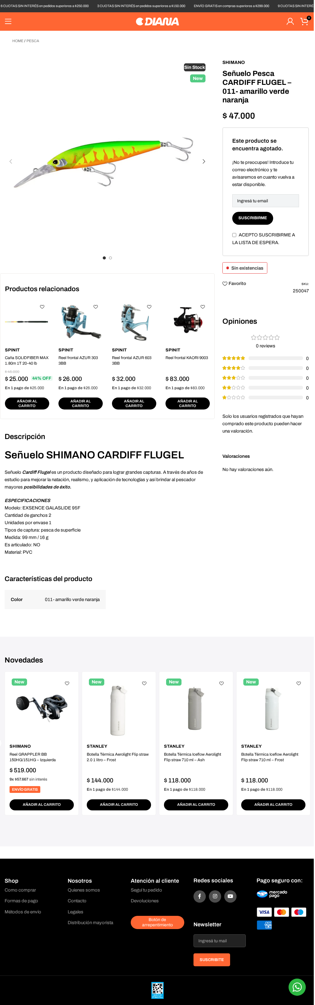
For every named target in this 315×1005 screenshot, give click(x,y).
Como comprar (20, 890)
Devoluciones (145, 900)
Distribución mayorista (90, 922)
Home (17, 41)
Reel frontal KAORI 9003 (186, 358)
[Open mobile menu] (8, 21)
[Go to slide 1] (104, 257)
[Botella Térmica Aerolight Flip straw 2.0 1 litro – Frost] (119, 708)
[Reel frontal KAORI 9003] (187, 322)
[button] (11, 161)
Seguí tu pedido (146, 890)
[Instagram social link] (215, 896)
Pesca (32, 41)
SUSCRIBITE (212, 960)
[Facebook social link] (199, 896)
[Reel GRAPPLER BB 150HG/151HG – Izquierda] (42, 708)
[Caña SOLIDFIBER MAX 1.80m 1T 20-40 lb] (27, 322)
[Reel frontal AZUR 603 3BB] (134, 322)
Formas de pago (21, 900)
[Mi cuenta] (290, 21)
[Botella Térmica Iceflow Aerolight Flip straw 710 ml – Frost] (273, 708)
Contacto (77, 900)
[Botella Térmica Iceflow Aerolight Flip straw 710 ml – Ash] (196, 708)
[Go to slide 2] (110, 257)
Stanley (97, 746)
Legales (75, 911)
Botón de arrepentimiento (157, 922)
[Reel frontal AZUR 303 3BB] (80, 322)
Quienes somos (84, 890)
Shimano (233, 62)
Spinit (12, 350)
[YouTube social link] (230, 896)
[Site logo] (157, 21)
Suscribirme (252, 218)
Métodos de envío (23, 911)
